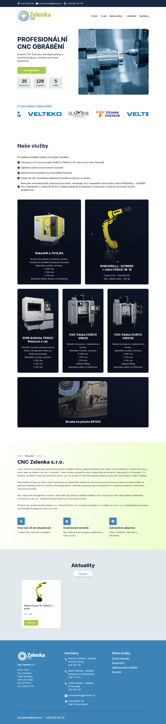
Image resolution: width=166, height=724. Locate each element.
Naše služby (115, 16)
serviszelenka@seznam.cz (29, 717)
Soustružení (118, 663)
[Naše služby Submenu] (123, 16)
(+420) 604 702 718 (55, 717)
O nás (103, 16)
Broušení (116, 672)
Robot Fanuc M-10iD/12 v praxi (38, 607)
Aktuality (131, 16)
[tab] (83, 574)
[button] (91, 234)
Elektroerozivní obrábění (124, 667)
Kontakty (144, 16)
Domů (95, 16)
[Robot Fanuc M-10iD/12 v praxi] (41, 592)
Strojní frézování (120, 658)
